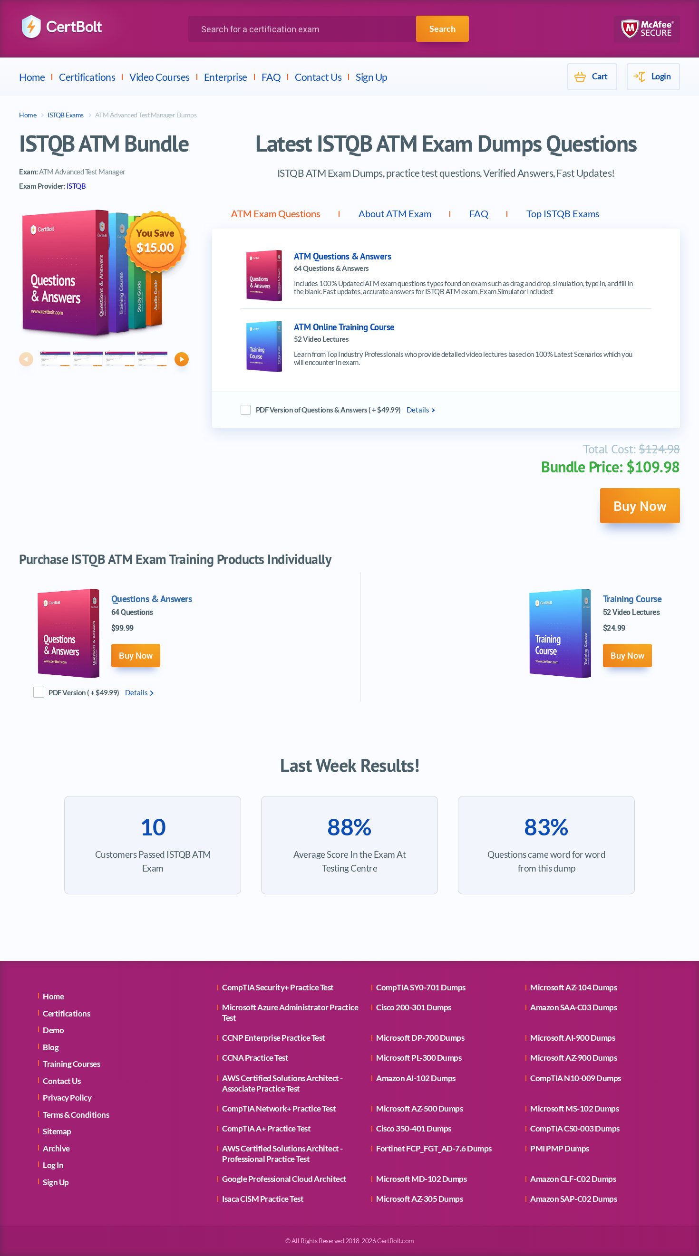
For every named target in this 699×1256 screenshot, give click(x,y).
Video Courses (159, 77)
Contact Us (318, 77)
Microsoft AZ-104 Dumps (573, 987)
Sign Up (372, 77)
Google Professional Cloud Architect (284, 1179)
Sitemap (57, 1131)
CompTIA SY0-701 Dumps (421, 987)
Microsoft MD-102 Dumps (421, 1179)
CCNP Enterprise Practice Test (273, 1038)
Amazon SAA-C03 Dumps (573, 1007)
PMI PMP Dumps (559, 1148)
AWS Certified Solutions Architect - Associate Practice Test (282, 1083)
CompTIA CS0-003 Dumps (575, 1128)
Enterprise (225, 77)
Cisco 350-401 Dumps (413, 1128)
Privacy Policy (67, 1098)
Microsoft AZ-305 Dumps (419, 1199)
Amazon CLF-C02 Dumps (573, 1179)
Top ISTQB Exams (563, 213)
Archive (56, 1148)
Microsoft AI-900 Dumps (572, 1038)
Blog (50, 1047)
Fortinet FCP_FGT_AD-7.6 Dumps (434, 1148)
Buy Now (640, 506)
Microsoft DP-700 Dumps (420, 1038)
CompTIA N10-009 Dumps (575, 1078)
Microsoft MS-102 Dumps (574, 1108)
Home (32, 77)
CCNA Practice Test (255, 1058)
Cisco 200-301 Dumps (413, 1007)
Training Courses (71, 1064)
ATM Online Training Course (344, 327)
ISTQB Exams (66, 115)
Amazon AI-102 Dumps (416, 1078)
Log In (53, 1165)
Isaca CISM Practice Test (262, 1199)
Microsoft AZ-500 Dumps (419, 1108)
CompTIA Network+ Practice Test (279, 1108)
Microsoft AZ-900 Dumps (573, 1058)
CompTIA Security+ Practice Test (278, 987)
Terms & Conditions (76, 1115)
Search (442, 28)
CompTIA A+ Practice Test (266, 1128)
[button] (26, 359)
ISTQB (76, 186)
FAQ (271, 77)
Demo (53, 1030)
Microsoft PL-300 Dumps (418, 1058)
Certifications (87, 77)
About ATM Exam (395, 213)
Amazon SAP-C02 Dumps (573, 1199)
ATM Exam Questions (275, 213)
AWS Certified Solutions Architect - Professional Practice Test (282, 1153)
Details (418, 409)
